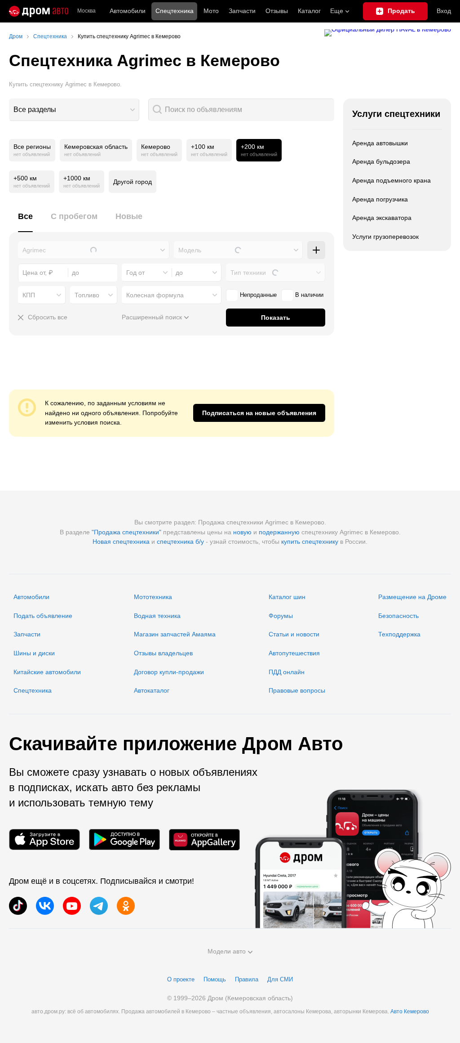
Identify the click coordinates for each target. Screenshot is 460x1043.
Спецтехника (32, 690)
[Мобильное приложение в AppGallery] (204, 839)
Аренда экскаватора (381, 217)
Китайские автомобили (47, 672)
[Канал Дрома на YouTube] (72, 906)
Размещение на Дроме (412, 596)
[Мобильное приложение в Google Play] (124, 839)
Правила (246, 979)
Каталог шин (287, 596)
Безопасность (398, 615)
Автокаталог (151, 690)
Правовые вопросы (297, 690)
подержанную (279, 532)
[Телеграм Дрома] (99, 906)
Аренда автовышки (380, 143)
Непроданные (258, 294)
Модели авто (227, 951)
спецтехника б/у (180, 541)
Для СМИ (280, 979)
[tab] (25, 221)
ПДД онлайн (287, 672)
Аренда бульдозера (381, 161)
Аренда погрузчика (380, 199)
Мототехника (153, 596)
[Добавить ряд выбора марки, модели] (316, 250)
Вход (444, 10)
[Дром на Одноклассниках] (126, 906)
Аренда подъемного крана (391, 180)
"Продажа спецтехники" (126, 532)
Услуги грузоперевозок (385, 236)
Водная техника (157, 615)
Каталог (309, 10)
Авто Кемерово (409, 1011)
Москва (86, 11)
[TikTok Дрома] (18, 906)
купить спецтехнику (309, 541)
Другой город (132, 181)
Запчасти (242, 10)
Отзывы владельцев (163, 653)
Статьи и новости (294, 634)
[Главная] (38, 11)
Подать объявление (42, 615)
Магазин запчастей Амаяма (175, 634)
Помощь (214, 979)
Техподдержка (399, 634)
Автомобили (128, 10)
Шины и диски (34, 653)
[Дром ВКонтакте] (45, 906)
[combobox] (74, 109)
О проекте (181, 979)
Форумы (281, 615)
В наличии (309, 294)
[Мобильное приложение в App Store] (44, 839)
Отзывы (276, 10)
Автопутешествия (294, 653)
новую (242, 532)
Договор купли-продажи (169, 672)
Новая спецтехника (121, 541)
